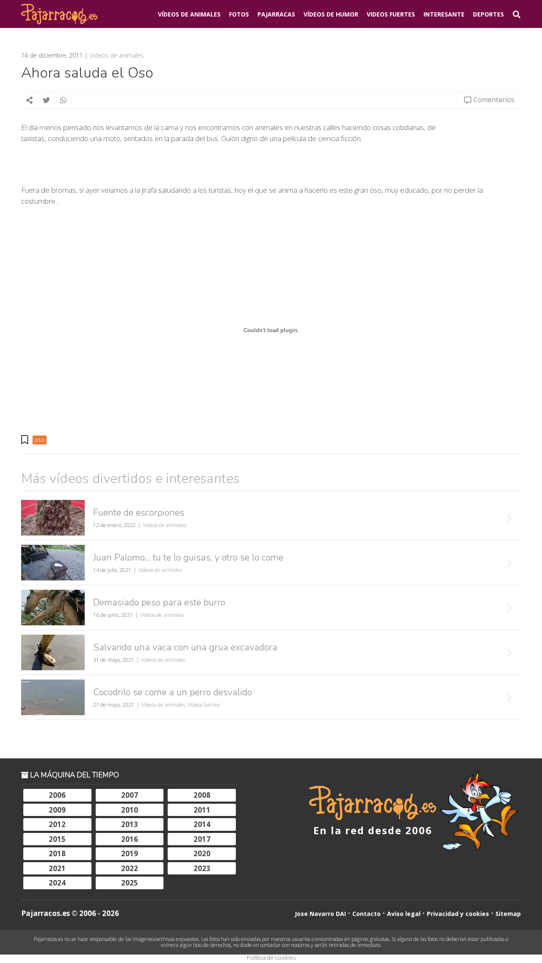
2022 (129, 868)
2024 (57, 883)
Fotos (239, 14)
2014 (202, 824)
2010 (129, 810)
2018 (57, 853)
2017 (202, 839)
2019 (129, 853)
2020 (202, 853)
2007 (129, 795)
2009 (57, 810)
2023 (202, 868)
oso (39, 440)
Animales (189, 14)
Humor (331, 14)
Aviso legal (403, 914)
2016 (129, 839)
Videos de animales (117, 55)
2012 (57, 824)
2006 (57, 795)
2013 (129, 824)
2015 (57, 839)
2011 (202, 810)
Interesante (444, 14)
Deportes (488, 14)
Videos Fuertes (391, 14)
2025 (129, 883)
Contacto (366, 914)
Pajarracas (276, 14)
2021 (57, 868)
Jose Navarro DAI (320, 914)
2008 (202, 795)
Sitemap (508, 914)
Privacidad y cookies (458, 914)
